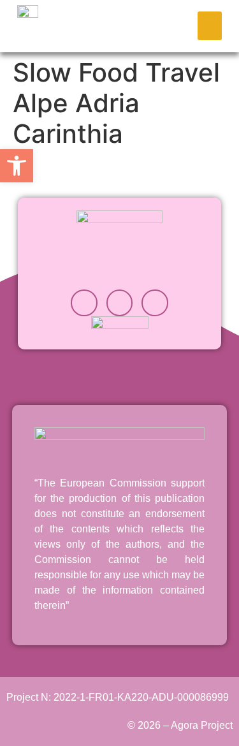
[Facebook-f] (154, 302)
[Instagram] (84, 302)
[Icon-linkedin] (119, 302)
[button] (210, 25)
